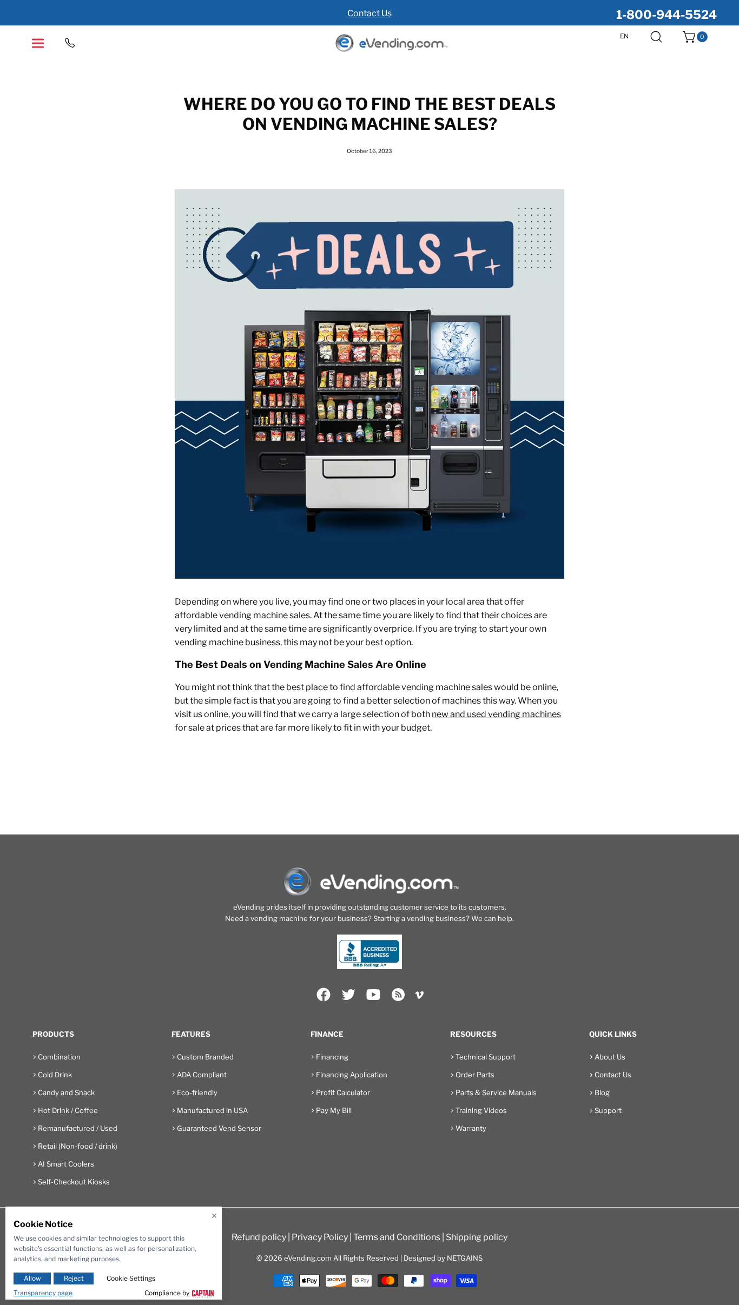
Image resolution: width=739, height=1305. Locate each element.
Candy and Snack (66, 1092)
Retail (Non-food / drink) (77, 1146)
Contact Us (369, 13)
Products (53, 1034)
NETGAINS (465, 1258)
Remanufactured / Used (77, 1128)
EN (624, 36)
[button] (656, 36)
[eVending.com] (390, 44)
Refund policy (259, 1237)
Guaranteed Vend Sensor (219, 1128)
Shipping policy (476, 1237)
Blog (602, 1092)
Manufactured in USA (212, 1110)
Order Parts (475, 1074)
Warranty (471, 1128)
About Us (610, 1056)
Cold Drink (55, 1074)
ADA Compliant (202, 1074)
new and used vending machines (496, 714)
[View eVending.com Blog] (398, 994)
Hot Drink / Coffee (68, 1110)
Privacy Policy (320, 1237)
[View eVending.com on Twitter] (348, 994)
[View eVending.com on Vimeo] (419, 997)
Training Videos (481, 1110)
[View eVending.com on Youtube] (373, 994)
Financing (332, 1056)
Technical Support (486, 1056)
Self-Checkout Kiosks (74, 1181)
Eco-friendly (197, 1092)
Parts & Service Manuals (496, 1092)
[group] (369, 12)
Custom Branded (205, 1056)
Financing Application (351, 1074)
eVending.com (308, 1258)
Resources (473, 1034)
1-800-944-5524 (666, 15)
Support (608, 1110)
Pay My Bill (334, 1110)
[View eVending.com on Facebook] (323, 994)
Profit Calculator (343, 1092)
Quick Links (613, 1034)
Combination (59, 1056)
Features (190, 1034)
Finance (327, 1034)
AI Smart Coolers (66, 1164)
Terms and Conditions (396, 1237)
